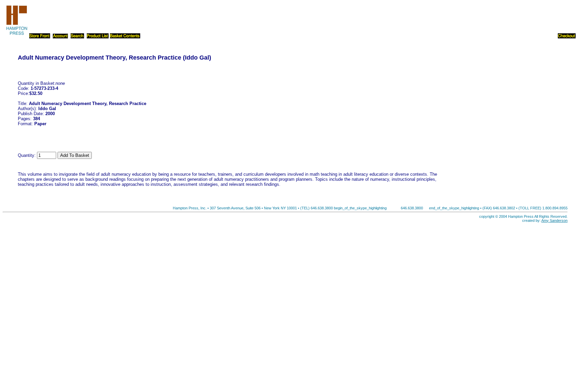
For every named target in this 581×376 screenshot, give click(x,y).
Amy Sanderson (554, 220)
